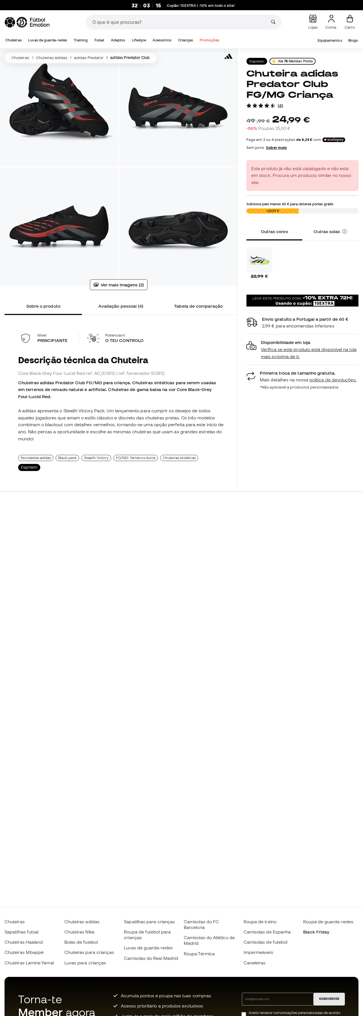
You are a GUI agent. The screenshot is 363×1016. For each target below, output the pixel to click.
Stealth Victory (96, 458)
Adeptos (118, 40)
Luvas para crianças (85, 962)
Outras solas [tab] (327, 231)
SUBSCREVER (329, 998)
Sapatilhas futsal (21, 931)
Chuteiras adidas (51, 57)
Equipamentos (330, 40)
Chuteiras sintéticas (179, 458)
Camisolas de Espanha (267, 931)
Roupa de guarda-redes (328, 921)
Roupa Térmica (199, 953)
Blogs (353, 40)
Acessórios (162, 40)
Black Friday (316, 931)
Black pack (67, 458)
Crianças (185, 40)
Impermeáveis (258, 952)
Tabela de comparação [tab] (198, 306)
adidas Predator (89, 57)
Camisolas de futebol (266, 942)
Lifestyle (139, 40)
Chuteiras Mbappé (24, 952)
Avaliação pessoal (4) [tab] (120, 306)
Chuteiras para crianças (89, 952)
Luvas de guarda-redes (47, 40)
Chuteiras (13, 40)
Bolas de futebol (81, 942)
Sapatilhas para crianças (149, 921)
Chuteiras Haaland (24, 942)
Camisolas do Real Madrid (151, 958)
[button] (345, 231)
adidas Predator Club (130, 57)
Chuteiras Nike (79, 931)
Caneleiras (255, 962)
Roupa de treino (260, 921)
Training (81, 40)
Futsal (99, 40)
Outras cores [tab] (274, 231)
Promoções (210, 40)
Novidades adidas (36, 458)
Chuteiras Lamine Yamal (29, 962)
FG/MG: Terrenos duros (135, 458)
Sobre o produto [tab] (43, 306)
